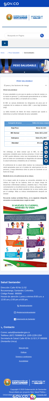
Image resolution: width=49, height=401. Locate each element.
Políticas (24, 352)
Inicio (2, 53)
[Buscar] (42, 35)
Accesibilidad (23, 361)
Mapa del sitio (23, 348)
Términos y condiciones (23, 357)
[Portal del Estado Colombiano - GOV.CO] (11, 4)
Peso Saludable (14, 53)
